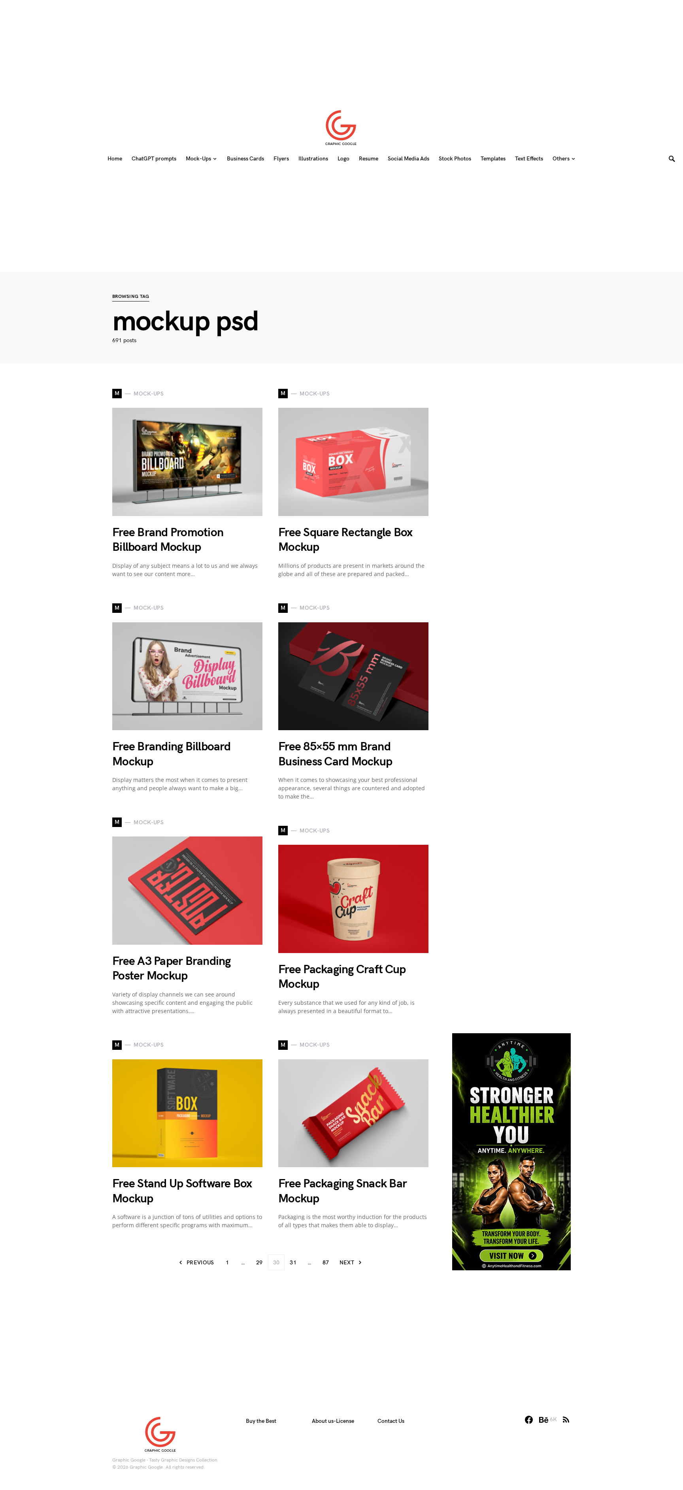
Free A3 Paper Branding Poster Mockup (171, 968)
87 (326, 1262)
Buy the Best (261, 1421)
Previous (200, 1262)
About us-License (333, 1421)
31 (293, 1262)
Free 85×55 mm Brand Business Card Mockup (335, 754)
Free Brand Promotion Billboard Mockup (167, 540)
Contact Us (390, 1421)
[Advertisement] (341, 49)
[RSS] (566, 1420)
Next (347, 1262)
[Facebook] (529, 1420)
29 (259, 1262)
